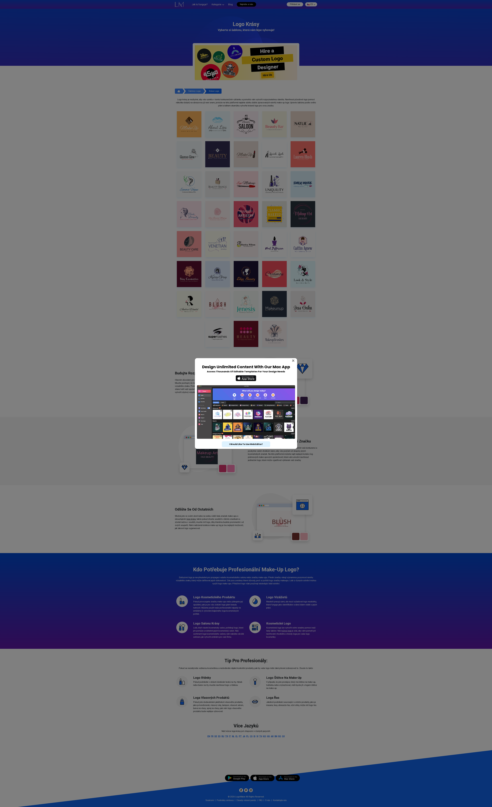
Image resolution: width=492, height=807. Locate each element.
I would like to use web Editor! (246, 439)
